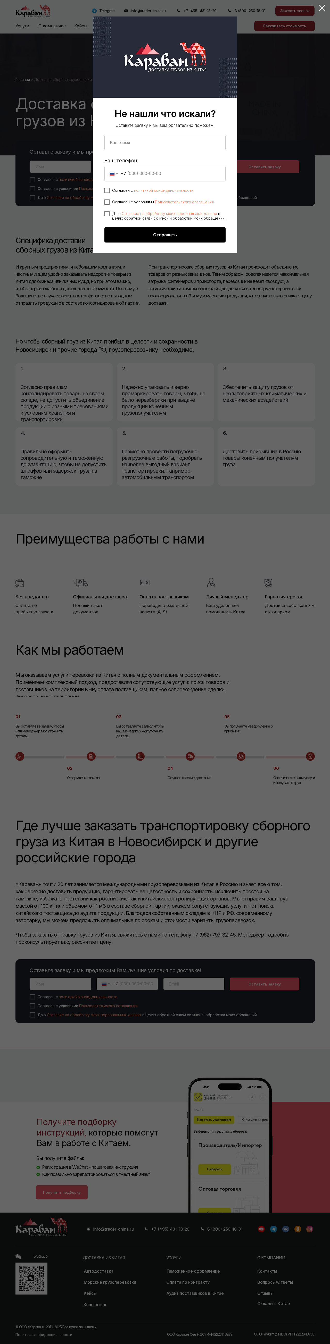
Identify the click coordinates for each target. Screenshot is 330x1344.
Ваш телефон (120, 160)
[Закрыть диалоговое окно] (321, 8)
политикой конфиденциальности (163, 190)
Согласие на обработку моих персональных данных (169, 213)
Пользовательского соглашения (184, 201)
